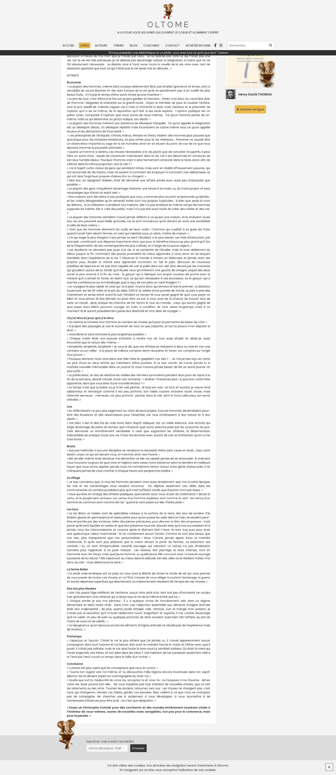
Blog (133, 45)
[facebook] (215, 45)
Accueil (68, 45)
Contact (172, 45)
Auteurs (101, 45)
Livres (84, 45)
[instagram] (221, 45)
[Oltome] (168, 15)
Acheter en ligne (198, 45)
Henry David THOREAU (255, 94)
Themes (118, 45)
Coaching (151, 45)
